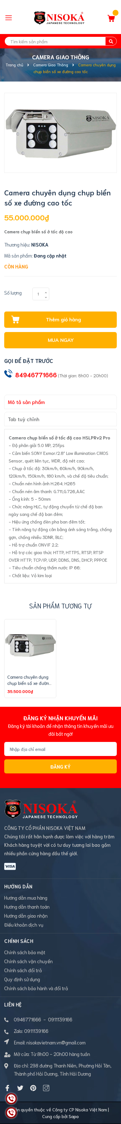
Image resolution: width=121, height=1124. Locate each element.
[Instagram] (46, 1088)
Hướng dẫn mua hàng (25, 897)
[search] (111, 41)
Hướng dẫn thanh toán (27, 906)
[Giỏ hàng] (111, 20)
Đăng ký (60, 766)
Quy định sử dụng (22, 979)
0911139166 (60, 1019)
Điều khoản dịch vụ (23, 924)
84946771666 (36, 374)
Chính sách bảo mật (24, 952)
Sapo (74, 1116)
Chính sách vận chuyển (28, 961)
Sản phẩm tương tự (60, 605)
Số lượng (13, 292)
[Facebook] (7, 1088)
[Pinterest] (33, 1088)
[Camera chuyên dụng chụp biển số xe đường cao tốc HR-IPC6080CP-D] (30, 645)
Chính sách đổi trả (23, 970)
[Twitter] (20, 1088)
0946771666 (27, 1019)
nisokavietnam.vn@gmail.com (56, 1042)
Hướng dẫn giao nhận (26, 915)
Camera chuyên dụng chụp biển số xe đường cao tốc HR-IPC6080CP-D (29, 686)
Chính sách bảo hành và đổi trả (36, 988)
